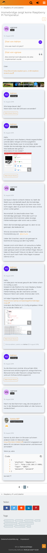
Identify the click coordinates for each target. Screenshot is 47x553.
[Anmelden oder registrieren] (37, 3)
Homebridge (9, 520)
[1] (7, 460)
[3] (7, 464)
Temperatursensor (11, 523)
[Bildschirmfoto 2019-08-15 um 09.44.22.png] (18, 162)
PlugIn (37, 520)
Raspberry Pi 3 (20, 526)
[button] (31, 3)
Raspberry (19, 520)
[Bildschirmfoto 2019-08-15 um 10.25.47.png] (18, 330)
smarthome (9, 526)
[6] (7, 471)
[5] (7, 469)
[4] (7, 467)
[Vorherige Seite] (19, 487)
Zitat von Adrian (13, 41)
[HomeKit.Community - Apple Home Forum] (4, 3)
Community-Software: (23, 550)
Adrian (25, 344)
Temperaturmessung (26, 523)
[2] (7, 462)
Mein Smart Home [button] (11, 113)
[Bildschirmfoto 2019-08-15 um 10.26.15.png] (18, 317)
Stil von (23, 547)
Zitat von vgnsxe (13, 52)
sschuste (24, 234)
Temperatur (29, 520)
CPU (28, 526)
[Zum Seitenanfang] (44, 546)
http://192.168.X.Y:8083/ (12, 442)
